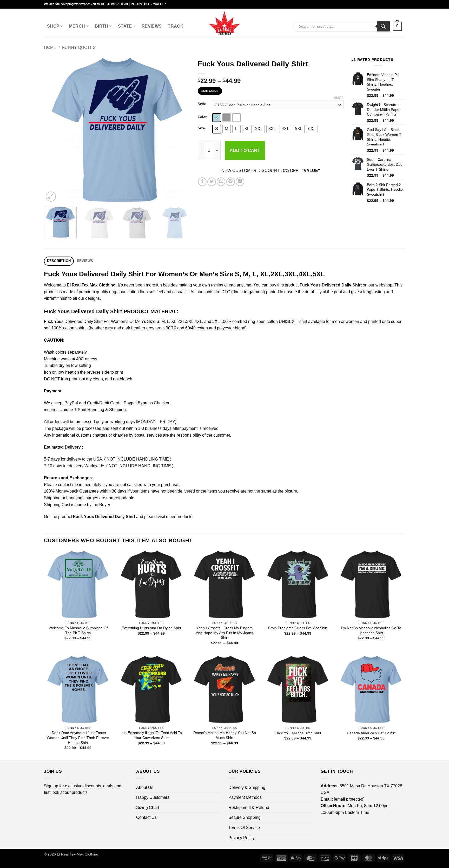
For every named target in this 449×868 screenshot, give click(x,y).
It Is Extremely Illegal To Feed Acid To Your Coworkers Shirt (151, 735)
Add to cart (245, 150)
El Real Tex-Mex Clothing (77, 854)
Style (202, 104)
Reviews (152, 26)
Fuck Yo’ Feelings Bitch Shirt (298, 733)
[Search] (383, 26)
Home (50, 47)
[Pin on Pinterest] (230, 181)
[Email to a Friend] (221, 181)
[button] (397, 26)
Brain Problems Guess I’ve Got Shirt (297, 628)
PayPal (71, 403)
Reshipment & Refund (248, 807)
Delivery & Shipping (246, 787)
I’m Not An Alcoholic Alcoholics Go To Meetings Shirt (371, 630)
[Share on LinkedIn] (240, 181)
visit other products (175, 516)
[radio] (217, 118)
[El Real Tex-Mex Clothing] (224, 23)
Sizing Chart (147, 807)
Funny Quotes (79, 47)
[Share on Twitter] (211, 181)
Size (201, 128)
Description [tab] (59, 261)
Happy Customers (152, 797)
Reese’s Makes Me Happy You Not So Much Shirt (224, 735)
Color (202, 117)
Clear (339, 97)
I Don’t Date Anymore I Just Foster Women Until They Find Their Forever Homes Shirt (78, 737)
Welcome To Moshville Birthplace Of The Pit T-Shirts (78, 630)
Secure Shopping (244, 817)
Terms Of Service (244, 827)
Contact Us (146, 817)
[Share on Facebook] (202, 181)
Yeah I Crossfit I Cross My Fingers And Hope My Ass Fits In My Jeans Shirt (224, 633)
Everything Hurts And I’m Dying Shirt (151, 628)
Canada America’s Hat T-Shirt (371, 733)
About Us (144, 787)
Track (175, 26)
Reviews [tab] (85, 261)
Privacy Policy (241, 837)
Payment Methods (245, 797)
